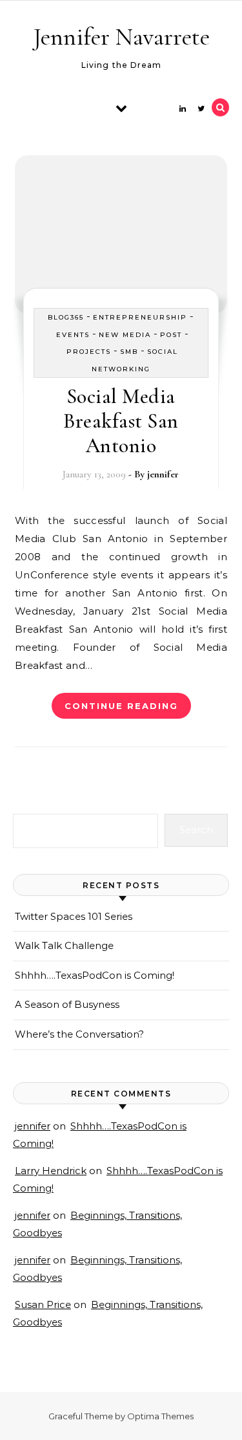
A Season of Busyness (67, 1004)
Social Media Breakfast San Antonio (121, 421)
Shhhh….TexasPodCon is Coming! (94, 975)
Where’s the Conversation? (79, 1034)
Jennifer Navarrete (122, 37)
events (73, 335)
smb (129, 351)
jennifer (163, 474)
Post (171, 335)
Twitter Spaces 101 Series (73, 916)
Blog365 (66, 317)
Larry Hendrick (50, 1170)
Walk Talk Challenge (64, 945)
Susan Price (43, 1304)
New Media (125, 335)
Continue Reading (121, 706)
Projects (88, 351)
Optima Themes (160, 1416)
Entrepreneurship (140, 317)
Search (196, 830)
